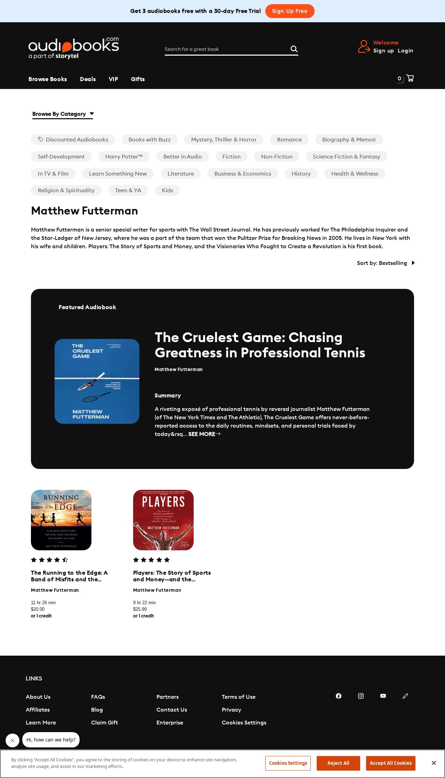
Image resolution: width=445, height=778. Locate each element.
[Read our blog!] (405, 716)
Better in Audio (182, 157)
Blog (97, 710)
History (301, 174)
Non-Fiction (276, 157)
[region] (222, 763)
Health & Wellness (354, 174)
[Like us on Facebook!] (338, 716)
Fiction (231, 157)
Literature (181, 174)
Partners (167, 697)
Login (406, 51)
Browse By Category (59, 114)
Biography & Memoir (349, 140)
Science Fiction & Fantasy (346, 157)
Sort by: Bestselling (382, 263)
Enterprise (169, 723)
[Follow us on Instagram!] (361, 716)
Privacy (231, 710)
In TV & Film (53, 174)
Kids (167, 190)
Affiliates (38, 710)
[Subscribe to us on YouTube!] (383, 716)
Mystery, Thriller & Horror (224, 140)
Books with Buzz (150, 140)
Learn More (41, 723)
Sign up (383, 51)
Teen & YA (128, 190)
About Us (38, 697)
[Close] (434, 762)
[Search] (294, 48)
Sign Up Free (290, 11)
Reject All (338, 763)
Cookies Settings (244, 723)
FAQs (98, 697)
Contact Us (171, 710)
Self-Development (61, 157)
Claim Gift (104, 723)
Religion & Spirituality (66, 190)
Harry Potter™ (124, 157)
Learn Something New (118, 174)
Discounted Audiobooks (76, 140)
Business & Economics (243, 174)
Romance (289, 140)
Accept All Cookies (391, 763)
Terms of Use (239, 697)
